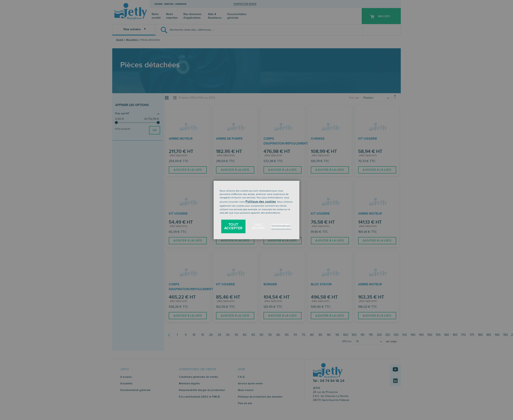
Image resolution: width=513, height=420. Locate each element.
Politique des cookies (260, 202)
